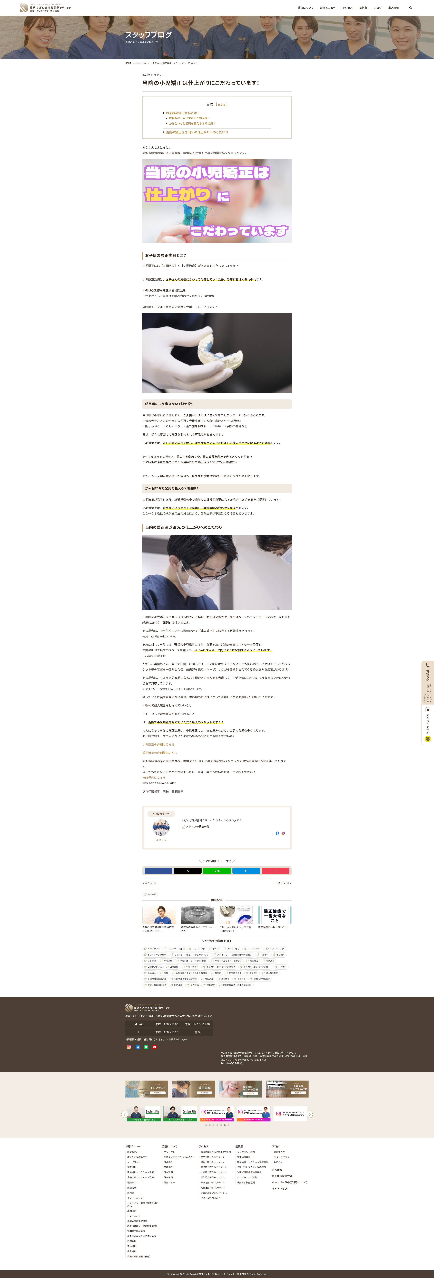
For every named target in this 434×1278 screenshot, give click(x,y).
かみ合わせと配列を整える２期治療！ (192, 123)
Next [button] (309, 1114)
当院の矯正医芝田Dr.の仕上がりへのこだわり (195, 132)
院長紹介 (168, 1162)
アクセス (291, 1052)
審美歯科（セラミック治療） (256, 967)
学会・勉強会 (192, 967)
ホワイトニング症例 (157, 955)
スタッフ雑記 (233, 949)
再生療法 (254, 961)
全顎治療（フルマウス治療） (193, 961)
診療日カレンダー (178, 1039)
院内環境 (178, 985)
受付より (270, 961)
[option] (143, 1114)
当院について (169, 1146)
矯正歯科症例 (272, 973)
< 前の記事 (149, 883)
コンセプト (169, 1152)
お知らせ (278, 1162)
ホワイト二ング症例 (247, 1177)
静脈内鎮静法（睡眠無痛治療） (237, 985)
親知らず (242, 979)
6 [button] (225, 1125)
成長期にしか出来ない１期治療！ (189, 118)
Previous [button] (124, 1114)
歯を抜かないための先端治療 (141, 1236)
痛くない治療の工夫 (137, 1157)
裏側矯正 (225, 979)
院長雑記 (211, 985)
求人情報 (277, 1169)
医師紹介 (168, 1167)
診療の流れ (132, 1152)
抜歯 (166, 973)
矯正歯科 (152, 894)
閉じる (221, 104)
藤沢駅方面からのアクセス (214, 1167)
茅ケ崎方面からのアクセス (214, 1177)
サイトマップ (279, 1188)
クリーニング (199, 949)
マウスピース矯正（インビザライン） (191, 955)
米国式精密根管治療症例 (185, 979)
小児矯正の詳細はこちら (158, 744)
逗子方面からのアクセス (213, 1157)
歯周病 (218, 973)
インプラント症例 (176, 949)
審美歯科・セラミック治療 (140, 1172)
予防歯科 (281, 955)
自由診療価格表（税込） (139, 1256)
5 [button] (221, 1125)
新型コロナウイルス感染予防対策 (191, 973)
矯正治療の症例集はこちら (159, 753)
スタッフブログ (281, 1157)
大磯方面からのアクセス (213, 1187)
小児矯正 (152, 973)
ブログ (276, 1146)
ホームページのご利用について (290, 1182)
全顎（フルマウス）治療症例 (228, 961)
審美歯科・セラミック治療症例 (220, 967)
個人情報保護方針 (282, 1176)
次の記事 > (285, 883)
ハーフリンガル (255, 949)
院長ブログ (279, 1152)
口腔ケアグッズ (155, 967)
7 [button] (228, 1125)
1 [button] (206, 1125)
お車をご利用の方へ (210, 1198)
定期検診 (131, 1210)
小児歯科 (282, 967)
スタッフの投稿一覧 (197, 826)
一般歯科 (264, 955)
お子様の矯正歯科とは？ (181, 113)
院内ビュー (169, 1182)
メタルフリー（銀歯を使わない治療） (234, 955)
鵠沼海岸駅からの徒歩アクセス (216, 1152)
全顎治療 (168, 961)
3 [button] (213, 1125)
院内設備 (195, 985)
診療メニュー (133, 1146)
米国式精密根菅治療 (137, 1221)
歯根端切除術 (235, 973)
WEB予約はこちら (154, 777)
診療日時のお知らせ (157, 985)
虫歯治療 (209, 979)
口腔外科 (174, 967)
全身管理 (152, 961)
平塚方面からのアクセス (213, 1182)
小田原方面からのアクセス (214, 1192)
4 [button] (217, 1125)
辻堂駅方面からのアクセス (214, 1172)
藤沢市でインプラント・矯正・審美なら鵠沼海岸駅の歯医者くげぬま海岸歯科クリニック (168, 1016)
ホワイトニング (277, 949)
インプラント (154, 949)
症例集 (239, 1146)
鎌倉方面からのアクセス (213, 1162)
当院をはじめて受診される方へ (179, 1157)
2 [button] (210, 1125)
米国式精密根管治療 (157, 979)
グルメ (216, 949)
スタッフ (161, 840)
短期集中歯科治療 (136, 1231)
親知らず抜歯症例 (262, 979)
